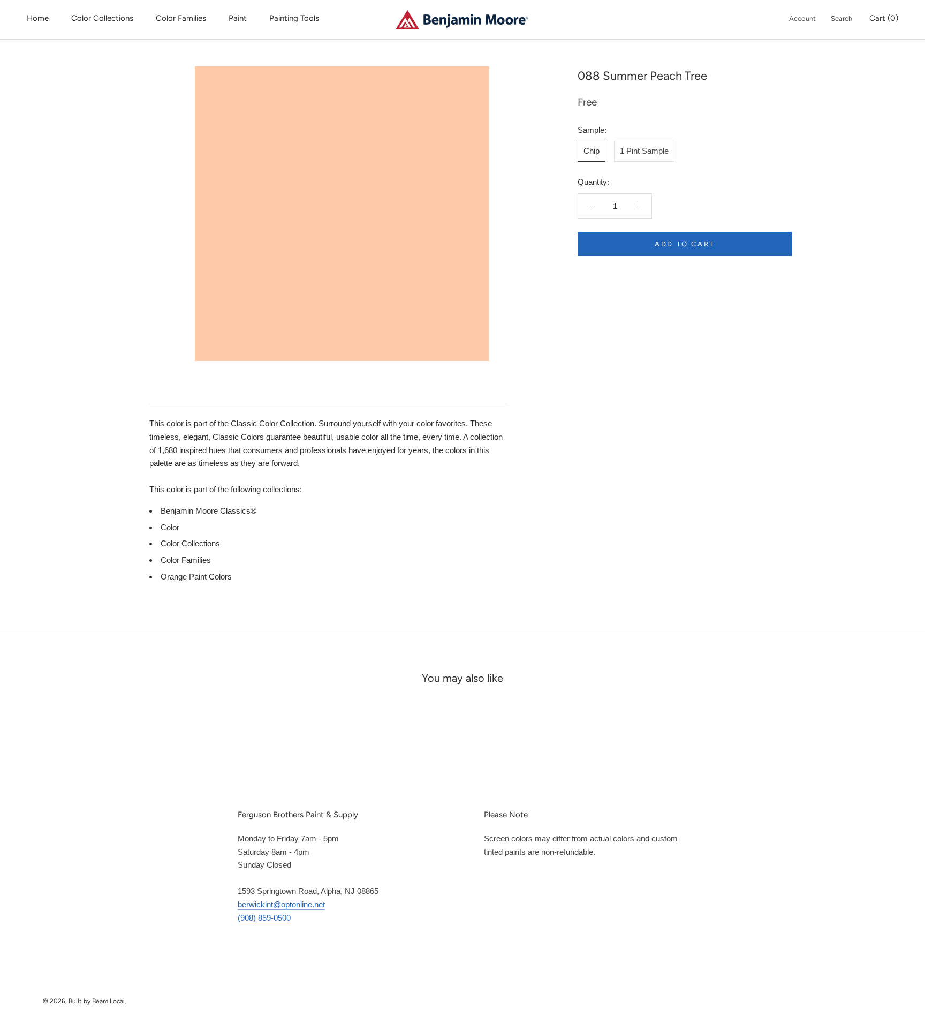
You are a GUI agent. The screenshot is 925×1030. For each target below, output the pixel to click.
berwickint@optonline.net (281, 904)
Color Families (181, 18)
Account (802, 18)
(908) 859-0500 (264, 917)
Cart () (883, 18)
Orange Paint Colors (196, 576)
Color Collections (102, 18)
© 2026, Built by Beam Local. (84, 1001)
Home (38, 18)
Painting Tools (294, 18)
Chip (591, 150)
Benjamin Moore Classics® (208, 510)
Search (841, 18)
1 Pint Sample (644, 150)
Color (170, 527)
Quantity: (593, 181)
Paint (238, 18)
